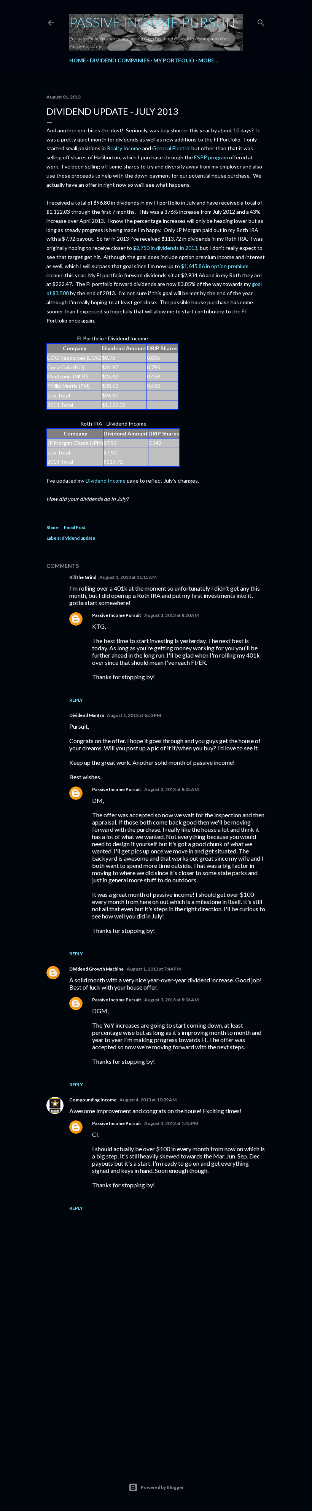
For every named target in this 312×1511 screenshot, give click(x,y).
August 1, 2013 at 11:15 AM (127, 577)
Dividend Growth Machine (96, 969)
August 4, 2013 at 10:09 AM (148, 1100)
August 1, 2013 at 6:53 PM (134, 715)
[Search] (261, 21)
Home (77, 60)
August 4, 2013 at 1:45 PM (171, 1123)
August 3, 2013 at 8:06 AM (171, 1000)
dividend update (78, 538)
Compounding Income (92, 1100)
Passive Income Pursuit (153, 22)
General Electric (171, 148)
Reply (76, 700)
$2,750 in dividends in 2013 (165, 248)
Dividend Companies (120, 60)
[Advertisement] (156, 1391)
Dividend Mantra (86, 715)
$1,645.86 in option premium (214, 266)
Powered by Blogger (162, 1487)
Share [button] (52, 527)
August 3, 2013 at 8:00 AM (171, 615)
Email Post (75, 527)
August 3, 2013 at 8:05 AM (171, 789)
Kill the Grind (82, 577)
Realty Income (124, 148)
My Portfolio (173, 60)
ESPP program (211, 157)
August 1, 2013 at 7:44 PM (154, 969)
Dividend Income (106, 480)
